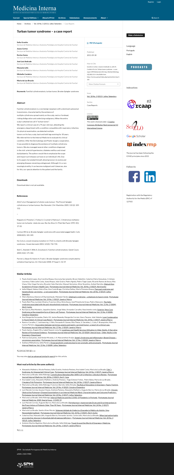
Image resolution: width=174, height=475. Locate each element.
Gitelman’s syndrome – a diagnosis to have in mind (89, 297)
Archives (62, 18)
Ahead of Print (48, 18)
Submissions (74, 18)
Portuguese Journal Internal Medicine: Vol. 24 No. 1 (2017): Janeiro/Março (83, 320)
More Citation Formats (97, 84)
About (103, 18)
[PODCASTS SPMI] (139, 69)
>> (34, 351)
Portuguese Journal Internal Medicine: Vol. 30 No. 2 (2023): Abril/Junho (78, 287)
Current (16, 18)
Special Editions (30, 18)
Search (156, 18)
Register (151, 2)
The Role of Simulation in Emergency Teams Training (97, 385)
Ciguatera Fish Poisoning (32, 382)
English (129, 54)
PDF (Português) (96, 43)
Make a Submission (135, 35)
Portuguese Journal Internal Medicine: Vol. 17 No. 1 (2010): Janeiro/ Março (51, 327)
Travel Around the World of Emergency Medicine (90, 423)
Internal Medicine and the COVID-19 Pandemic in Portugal (74, 397)
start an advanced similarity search (41, 356)
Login (159, 2)
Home (19, 24)
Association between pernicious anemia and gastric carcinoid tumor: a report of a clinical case (72, 325)
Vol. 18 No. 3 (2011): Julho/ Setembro (48, 24)
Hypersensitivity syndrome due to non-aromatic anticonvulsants (76, 343)
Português (130, 50)
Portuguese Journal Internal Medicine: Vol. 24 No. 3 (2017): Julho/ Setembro (52, 395)
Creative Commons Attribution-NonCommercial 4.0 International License (102, 125)
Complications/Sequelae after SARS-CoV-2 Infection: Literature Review (79, 374)
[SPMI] (25, 468)
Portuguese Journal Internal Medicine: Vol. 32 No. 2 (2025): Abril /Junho (69, 413)
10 (31, 351)
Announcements (90, 18)
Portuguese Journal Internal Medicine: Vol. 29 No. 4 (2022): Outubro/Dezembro (53, 387)
